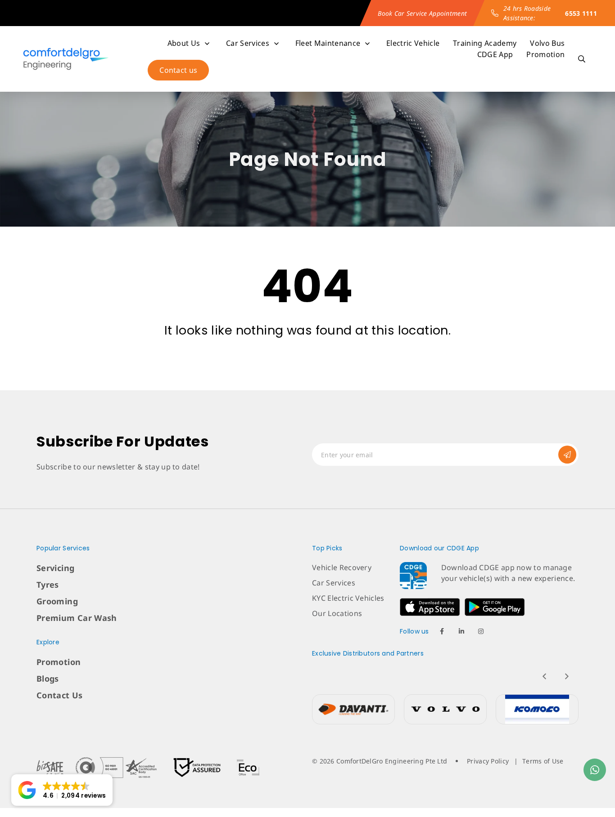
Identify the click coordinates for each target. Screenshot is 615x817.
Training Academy (484, 43)
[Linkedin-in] (461, 631)
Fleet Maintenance (327, 43)
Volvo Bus (547, 43)
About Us (183, 43)
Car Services (247, 43)
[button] (62, 790)
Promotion (545, 54)
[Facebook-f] (442, 631)
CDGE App (495, 54)
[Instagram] (481, 631)
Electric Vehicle (412, 43)
